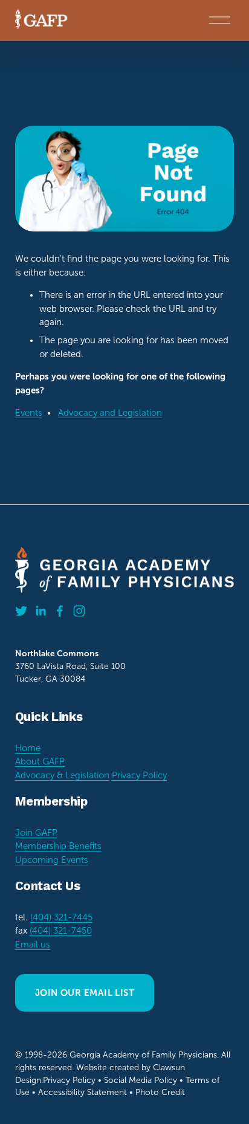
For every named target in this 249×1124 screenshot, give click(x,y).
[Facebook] (60, 611)
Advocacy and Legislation (110, 413)
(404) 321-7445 (61, 917)
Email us (32, 944)
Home (27, 748)
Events (28, 413)
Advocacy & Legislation (62, 775)
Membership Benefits (58, 846)
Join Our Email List (85, 992)
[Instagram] (79, 611)
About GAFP (40, 761)
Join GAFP (36, 833)
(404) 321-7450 (61, 930)
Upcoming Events (51, 860)
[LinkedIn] (40, 611)
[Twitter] (21, 611)
